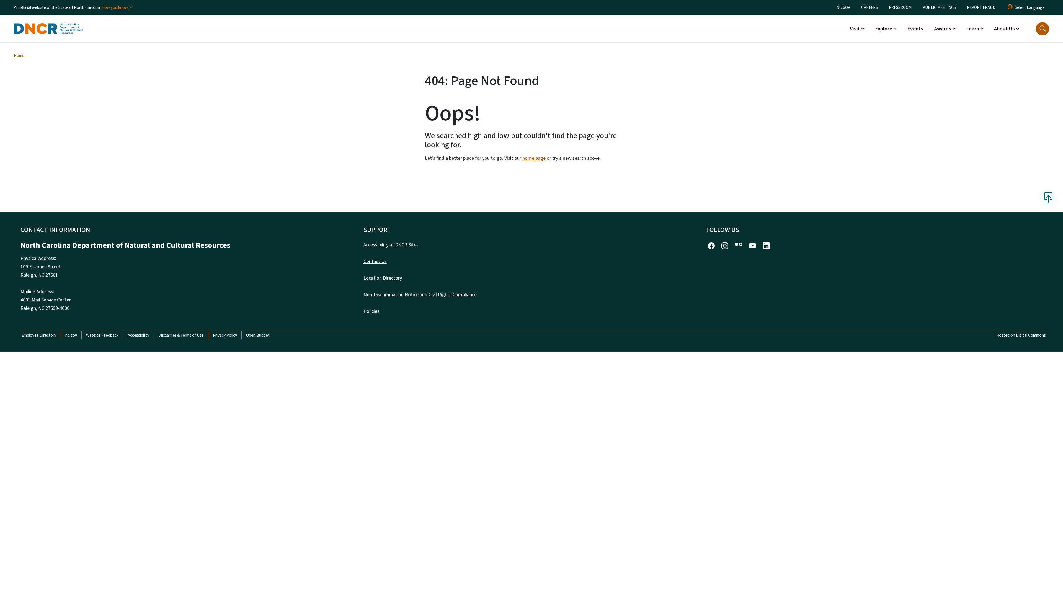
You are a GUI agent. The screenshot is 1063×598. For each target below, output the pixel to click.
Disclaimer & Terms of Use (181, 335)
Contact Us (375, 261)
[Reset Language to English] (1010, 7)
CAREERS (869, 7)
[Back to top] (1048, 197)
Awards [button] (942, 29)
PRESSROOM (900, 7)
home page (534, 158)
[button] (1042, 28)
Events (915, 29)
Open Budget (258, 335)
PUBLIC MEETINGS (939, 7)
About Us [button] (1004, 29)
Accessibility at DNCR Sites (391, 244)
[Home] (48, 22)
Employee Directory (39, 335)
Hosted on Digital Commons (1021, 335)
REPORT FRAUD (981, 7)
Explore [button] (883, 29)
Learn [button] (972, 29)
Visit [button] (855, 29)
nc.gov (71, 335)
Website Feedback (102, 335)
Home (19, 56)
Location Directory (382, 278)
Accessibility (138, 335)
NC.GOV (843, 7)
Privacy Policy (225, 335)
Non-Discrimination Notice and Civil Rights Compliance (420, 294)
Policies (371, 311)
